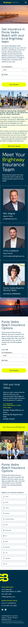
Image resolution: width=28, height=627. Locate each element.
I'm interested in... (7, 67)
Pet (6, 564)
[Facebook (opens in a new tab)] (2, 610)
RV (6, 536)
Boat (6, 541)
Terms (9, 618)
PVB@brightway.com (8, 597)
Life (6, 552)
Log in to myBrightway (9, 603)
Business (7, 547)
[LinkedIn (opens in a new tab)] (6, 610)
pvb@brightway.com (10, 219)
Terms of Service (17, 622)
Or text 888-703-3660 (9, 606)
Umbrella (7, 558)
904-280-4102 (6, 594)
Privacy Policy (8, 622)
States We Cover (6, 619)
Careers (4, 618)
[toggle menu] (25, 3)
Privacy (15, 618)
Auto (6, 524)
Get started (14, 85)
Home (6, 496)
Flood (6, 502)
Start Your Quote (14, 146)
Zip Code (4, 74)
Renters (7, 513)
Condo (7, 508)
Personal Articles (9, 519)
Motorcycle (8, 530)
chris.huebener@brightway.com (13, 256)
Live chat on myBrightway (11, 294)
